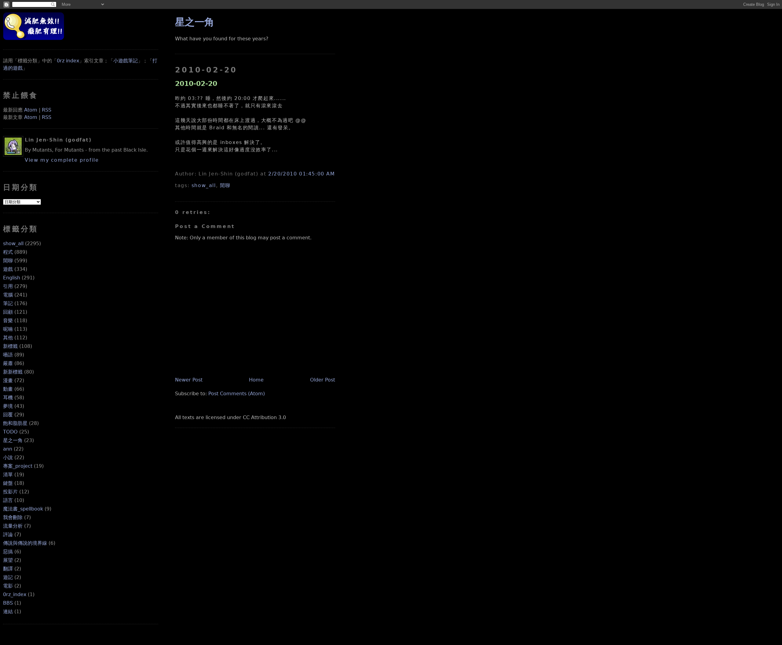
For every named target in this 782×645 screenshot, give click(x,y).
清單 (8, 474)
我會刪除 (13, 517)
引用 (8, 286)
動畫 (8, 389)
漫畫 (8, 380)
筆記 (8, 303)
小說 (8, 457)
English (11, 278)
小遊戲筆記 (125, 61)
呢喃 (8, 329)
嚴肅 (8, 363)
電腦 (8, 295)
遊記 (8, 577)
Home (256, 380)
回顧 (8, 312)
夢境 (8, 406)
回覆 (8, 415)
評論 (8, 534)
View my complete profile (62, 160)
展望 (8, 560)
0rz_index (14, 594)
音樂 (8, 320)
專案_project (17, 466)
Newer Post (189, 380)
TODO (10, 432)
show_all (13, 243)
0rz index (68, 61)
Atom (30, 110)
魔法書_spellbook (23, 509)
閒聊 (8, 261)
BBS (8, 603)
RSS (46, 110)
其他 (8, 338)
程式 (8, 252)
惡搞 (8, 552)
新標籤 (10, 346)
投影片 (10, 492)
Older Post (322, 380)
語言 (8, 500)
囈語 (8, 355)
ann (7, 449)
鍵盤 (8, 483)
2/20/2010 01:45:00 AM (301, 174)
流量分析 (13, 526)
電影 (8, 586)
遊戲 (8, 269)
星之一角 (13, 440)
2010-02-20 (196, 83)
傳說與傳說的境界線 (25, 543)
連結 (8, 611)
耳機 (8, 397)
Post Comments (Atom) (236, 393)
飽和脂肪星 (15, 423)
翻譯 (8, 569)
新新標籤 (13, 372)
